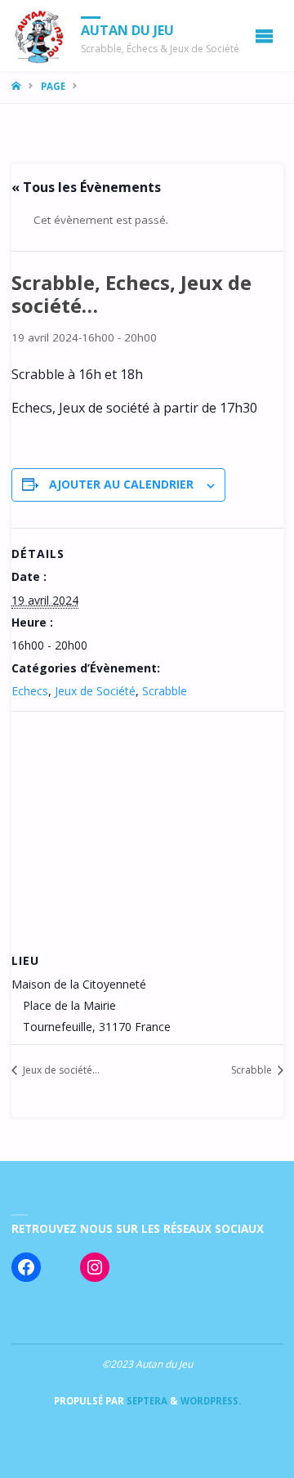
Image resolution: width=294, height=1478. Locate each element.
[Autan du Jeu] (40, 35)
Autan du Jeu (127, 30)
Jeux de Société (95, 691)
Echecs (29, 691)
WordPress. (210, 1401)
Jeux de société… (60, 1070)
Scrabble (164, 691)
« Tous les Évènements (86, 187)
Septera (145, 1401)
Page (53, 86)
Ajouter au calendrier (121, 484)
